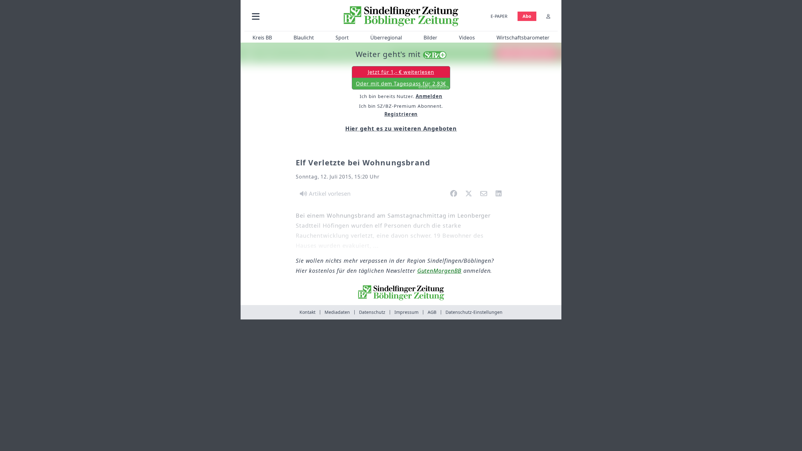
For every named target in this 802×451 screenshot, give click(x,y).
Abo (527, 16)
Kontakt (307, 312)
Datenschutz (372, 312)
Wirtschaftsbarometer (523, 37)
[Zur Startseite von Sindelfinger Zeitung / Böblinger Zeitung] (401, 16)
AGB (432, 312)
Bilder (430, 37)
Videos (467, 37)
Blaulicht (304, 37)
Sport (342, 37)
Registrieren (401, 114)
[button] (289, 16)
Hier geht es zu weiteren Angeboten (401, 128)
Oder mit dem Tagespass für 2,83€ (403, 85)
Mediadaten (337, 312)
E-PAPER (499, 16)
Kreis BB (262, 37)
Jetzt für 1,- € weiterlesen (401, 72)
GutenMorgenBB (439, 270)
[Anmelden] (548, 16)
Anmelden (429, 96)
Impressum (406, 312)
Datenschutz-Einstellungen (474, 312)
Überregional (386, 37)
